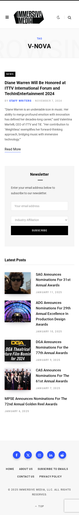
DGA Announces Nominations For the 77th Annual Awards (52, 347)
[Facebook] (16, 455)
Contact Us (25, 476)
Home (10, 469)
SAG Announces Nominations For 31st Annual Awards (53, 279)
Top (40, 506)
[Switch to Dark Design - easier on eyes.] (58, 17)
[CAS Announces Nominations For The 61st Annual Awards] (20, 379)
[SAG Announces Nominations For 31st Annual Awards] (20, 283)
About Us (26, 469)
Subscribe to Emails (53, 469)
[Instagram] (39, 455)
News (10, 74)
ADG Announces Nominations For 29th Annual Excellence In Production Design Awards (53, 313)
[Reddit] (62, 455)
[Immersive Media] (29, 17)
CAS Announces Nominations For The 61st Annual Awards (52, 375)
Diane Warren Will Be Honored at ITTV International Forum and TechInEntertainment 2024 (35, 88)
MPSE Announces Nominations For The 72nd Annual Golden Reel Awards (36, 401)
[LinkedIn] (51, 455)
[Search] (67, 17)
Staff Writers (20, 100)
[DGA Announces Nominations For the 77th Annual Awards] (20, 351)
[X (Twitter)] (28, 455)
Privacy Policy (50, 476)
